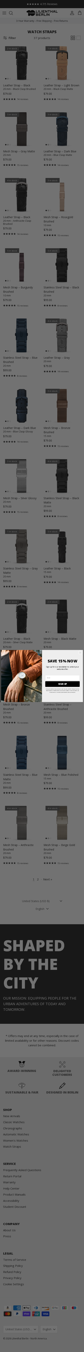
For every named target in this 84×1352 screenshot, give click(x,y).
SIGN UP (62, 684)
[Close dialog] (80, 652)
